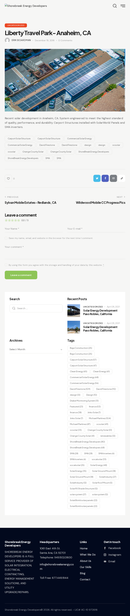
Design (91, 395)
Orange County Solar (33, 151)
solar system (78, 494)
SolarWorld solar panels (83, 500)
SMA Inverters (106, 453)
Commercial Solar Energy (79, 138)
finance (95, 406)
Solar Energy (98, 465)
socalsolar (99, 459)
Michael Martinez (100, 418)
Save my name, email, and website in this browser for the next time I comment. (51, 238)
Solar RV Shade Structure (84, 488)
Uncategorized (15, 25)
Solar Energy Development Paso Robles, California (100, 312)
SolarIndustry (107, 477)
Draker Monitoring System (84, 400)
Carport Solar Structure (19, 138)
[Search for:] (36, 308)
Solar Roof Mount (102, 482)
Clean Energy (78, 371)
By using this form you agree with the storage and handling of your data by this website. (56, 265)
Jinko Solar (94, 412)
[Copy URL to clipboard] (121, 178)
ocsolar (116, 145)
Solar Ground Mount (104, 471)
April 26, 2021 (113, 306)
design (87, 145)
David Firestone (47, 145)
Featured (76, 406)
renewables (107, 436)
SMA (48, 158)
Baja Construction (81, 348)
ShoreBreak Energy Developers (93, 151)
